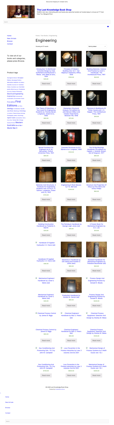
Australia (9, 84)
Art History (21, 82)
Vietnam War (15, 120)
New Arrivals (11, 38)
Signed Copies (11, 117)
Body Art (16, 89)
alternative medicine (12, 82)
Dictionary (9, 91)
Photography (10, 115)
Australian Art (15, 84)
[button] (0, 393)
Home (38, 35)
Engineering (11, 96)
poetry (15, 115)
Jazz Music (10, 111)
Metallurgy (16, 111)
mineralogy (22, 111)
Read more (46, 83)
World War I (18, 125)
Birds (12, 89)
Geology (10, 108)
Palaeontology (16, 113)
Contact (10, 44)
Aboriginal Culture (12, 77)
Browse (9, 41)
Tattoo (24, 117)
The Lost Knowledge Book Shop (54, 9)
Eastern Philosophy (17, 91)
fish (18, 106)
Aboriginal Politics (16, 80)
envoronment (17, 98)
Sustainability (19, 117)
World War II (12, 128)
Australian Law (15, 87)
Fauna (22, 98)
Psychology (20, 115)
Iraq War (22, 108)
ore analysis (10, 113)
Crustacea (22, 89)
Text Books (44, 35)
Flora (21, 106)
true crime (9, 120)
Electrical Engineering (15, 94)
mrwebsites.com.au (60, 389)
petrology (22, 113)
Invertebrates (16, 108)
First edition (11, 102)
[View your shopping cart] (108, 26)
